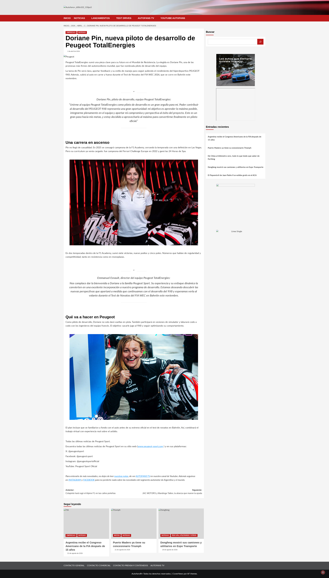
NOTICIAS (79, 18)
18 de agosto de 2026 (169, 550)
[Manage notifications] (323, 572)
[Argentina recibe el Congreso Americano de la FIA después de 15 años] (86, 523)
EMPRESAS (71, 32)
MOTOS (117, 535)
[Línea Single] (235, 246)
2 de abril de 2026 (73, 51)
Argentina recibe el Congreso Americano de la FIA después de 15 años (85, 546)
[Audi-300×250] (235, 70)
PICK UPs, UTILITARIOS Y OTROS (184, 535)
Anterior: (91, 491)
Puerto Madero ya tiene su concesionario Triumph (229, 148)
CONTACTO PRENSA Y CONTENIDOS (130, 566)
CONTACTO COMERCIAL (99, 566)
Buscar (210, 31)
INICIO (67, 18)
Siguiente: (172, 491)
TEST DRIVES (123, 18)
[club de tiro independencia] (235, 203)
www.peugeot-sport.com (150, 446)
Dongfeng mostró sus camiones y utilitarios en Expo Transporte (235, 167)
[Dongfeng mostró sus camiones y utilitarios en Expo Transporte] (181, 523)
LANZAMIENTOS (100, 18)
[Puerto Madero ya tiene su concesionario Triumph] (134, 523)
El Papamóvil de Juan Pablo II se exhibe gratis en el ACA (232, 175)
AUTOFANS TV (146, 18)
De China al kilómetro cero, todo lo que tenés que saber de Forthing (233, 157)
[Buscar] (260, 42)
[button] (263, 18)
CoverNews (178, 574)
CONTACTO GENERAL (74, 566)
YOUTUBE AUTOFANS (173, 18)
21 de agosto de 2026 (75, 553)
